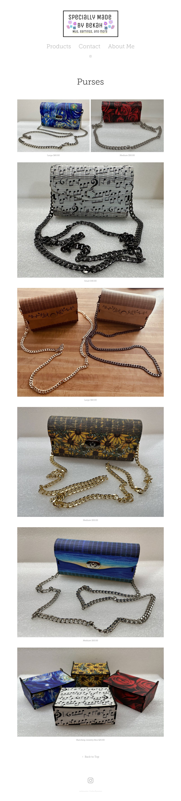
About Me (121, 46)
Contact (89, 46)
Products (59, 46)
